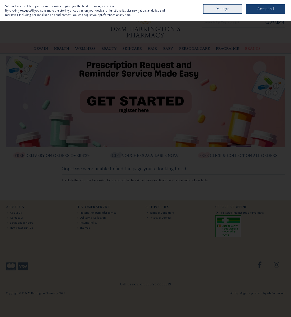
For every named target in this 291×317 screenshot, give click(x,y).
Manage (222, 9)
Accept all (265, 9)
